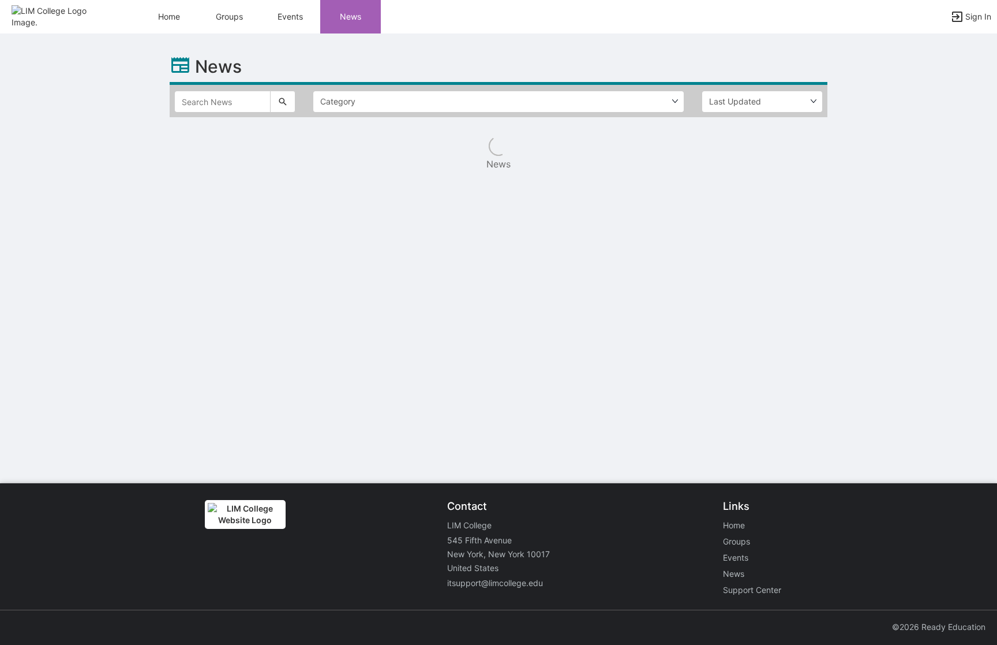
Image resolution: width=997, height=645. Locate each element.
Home (734, 525)
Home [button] (169, 16)
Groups (229, 16)
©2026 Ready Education (938, 627)
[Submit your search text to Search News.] (282, 102)
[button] (59, 16)
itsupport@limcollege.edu (495, 583)
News (350, 16)
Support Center (752, 590)
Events (290, 16)
